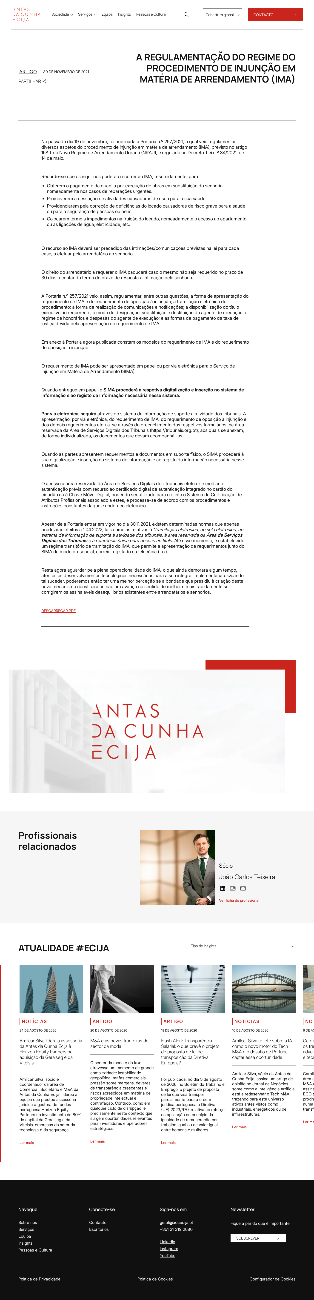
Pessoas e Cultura (35, 1250)
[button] (186, 14)
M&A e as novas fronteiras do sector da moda (119, 1043)
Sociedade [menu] (60, 14)
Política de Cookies (155, 1279)
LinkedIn (167, 1241)
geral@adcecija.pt (176, 1222)
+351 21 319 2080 (176, 1229)
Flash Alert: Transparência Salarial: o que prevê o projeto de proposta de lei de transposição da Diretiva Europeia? (190, 1052)
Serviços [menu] (85, 14)
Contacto (97, 1222)
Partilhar (29, 81)
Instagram (169, 1248)
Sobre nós (27, 1222)
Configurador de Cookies (273, 1279)
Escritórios (99, 1229)
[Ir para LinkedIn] (222, 887)
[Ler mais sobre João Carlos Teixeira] (177, 867)
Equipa (24, 1236)
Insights (25, 1243)
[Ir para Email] (243, 887)
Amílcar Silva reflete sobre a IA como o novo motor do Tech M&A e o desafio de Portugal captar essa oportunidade (262, 1049)
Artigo (28, 71)
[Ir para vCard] (233, 888)
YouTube (167, 1255)
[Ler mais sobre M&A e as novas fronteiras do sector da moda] (122, 989)
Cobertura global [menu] (220, 14)
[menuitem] (107, 14)
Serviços (26, 1229)
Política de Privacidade (39, 1279)
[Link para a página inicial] (26, 15)
